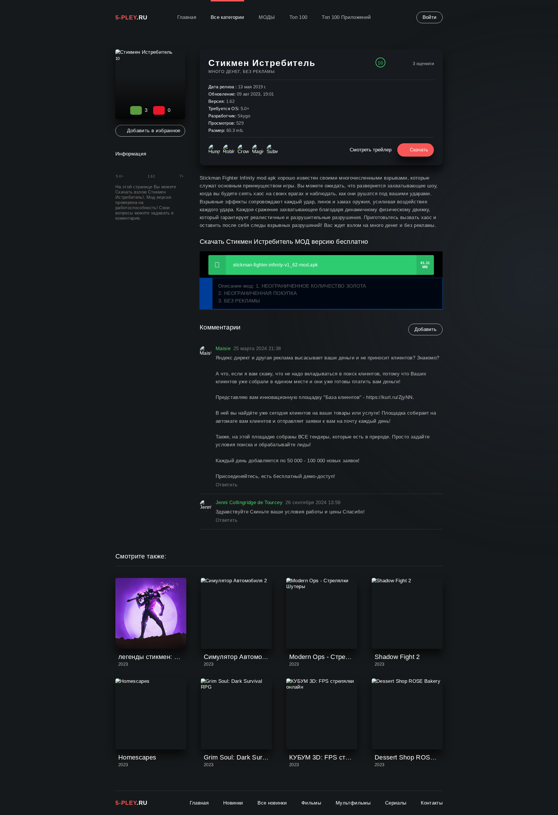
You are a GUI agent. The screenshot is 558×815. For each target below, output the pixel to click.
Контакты (432, 803)
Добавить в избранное (153, 130)
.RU (131, 17)
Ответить (227, 485)
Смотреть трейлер (370, 150)
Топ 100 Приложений (346, 17)
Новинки (233, 803)
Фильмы (311, 803)
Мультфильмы (353, 803)
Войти (430, 17)
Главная (186, 17)
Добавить (425, 329)
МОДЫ (267, 17)
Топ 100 (298, 17)
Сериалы (395, 803)
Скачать (419, 150)
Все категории (227, 17)
